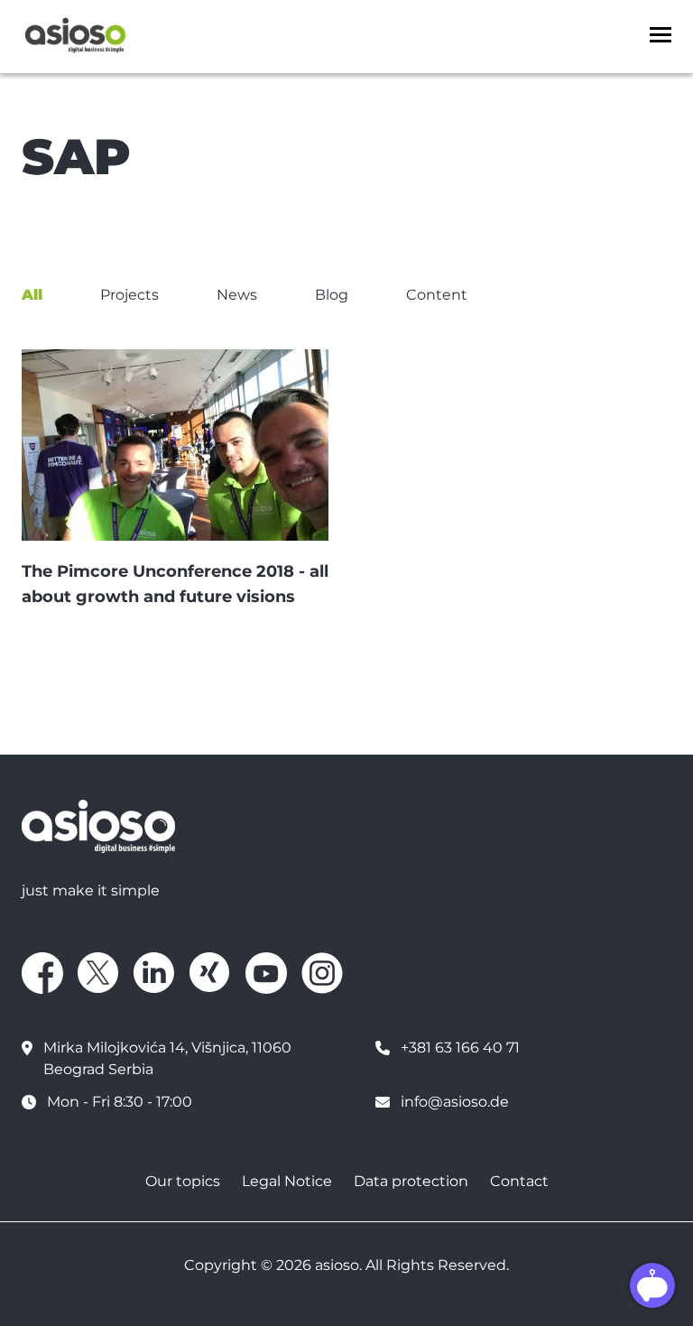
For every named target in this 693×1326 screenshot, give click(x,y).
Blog (331, 294)
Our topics (182, 1181)
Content (436, 294)
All (32, 294)
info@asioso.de (455, 1101)
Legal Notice (287, 1181)
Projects (129, 294)
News (237, 294)
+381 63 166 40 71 (460, 1047)
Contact (519, 1181)
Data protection (411, 1181)
